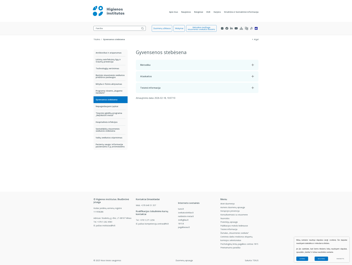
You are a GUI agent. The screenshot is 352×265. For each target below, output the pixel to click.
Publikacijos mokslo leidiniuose (234, 225)
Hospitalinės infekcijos (106, 122)
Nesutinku (321, 259)
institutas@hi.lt (108, 225)
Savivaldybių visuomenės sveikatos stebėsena (107, 129)
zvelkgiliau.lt (183, 220)
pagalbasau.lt (184, 227)
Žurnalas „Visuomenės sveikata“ (234, 233)
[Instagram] (222, 28)
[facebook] (227, 28)
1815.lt (181, 223)
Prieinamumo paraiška (230, 247)
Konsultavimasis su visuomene (234, 214)
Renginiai (198, 12)
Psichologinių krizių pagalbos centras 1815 (239, 244)
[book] (256, 28)
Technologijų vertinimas (107, 68)
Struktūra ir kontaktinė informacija (241, 12)
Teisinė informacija (150, 87)
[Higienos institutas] (108, 11)
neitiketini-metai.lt (186, 216)
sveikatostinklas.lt (186, 212)
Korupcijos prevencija (230, 211)
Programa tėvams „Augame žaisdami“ (109, 91)
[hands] (251, 28)
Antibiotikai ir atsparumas (108, 52)
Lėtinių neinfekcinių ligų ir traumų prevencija (108, 60)
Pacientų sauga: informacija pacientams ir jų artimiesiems (110, 145)
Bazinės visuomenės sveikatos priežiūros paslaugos (110, 76)
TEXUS (255, 260)
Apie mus (173, 12)
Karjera (217, 12)
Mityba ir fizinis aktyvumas (109, 84)
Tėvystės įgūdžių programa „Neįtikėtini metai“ (109, 114)
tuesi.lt (181, 209)
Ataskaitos (146, 76)
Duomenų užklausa (162, 28)
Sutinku (302, 259)
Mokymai (179, 28)
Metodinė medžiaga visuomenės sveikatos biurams (201, 28)
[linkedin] (231, 28)
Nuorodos (224, 218)
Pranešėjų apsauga (229, 222)
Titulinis (97, 39)
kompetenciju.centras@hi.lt (157, 223)
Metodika (145, 64)
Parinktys (340, 259)
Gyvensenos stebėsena (106, 99)
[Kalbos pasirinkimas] (246, 28)
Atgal (256, 39)
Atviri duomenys (227, 203)
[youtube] (236, 28)
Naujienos (186, 12)
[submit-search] (142, 28)
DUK (208, 12)
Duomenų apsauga (184, 260)
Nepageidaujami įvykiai (107, 106)
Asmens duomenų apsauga (232, 207)
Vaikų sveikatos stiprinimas (109, 137)
